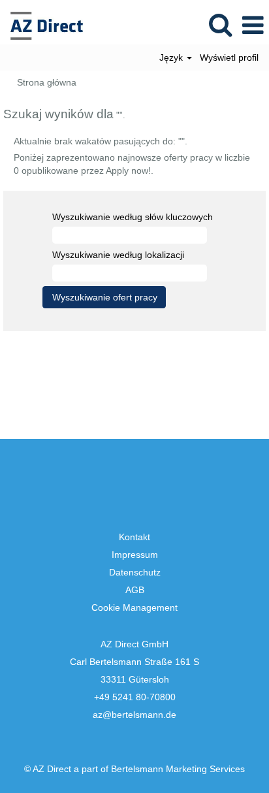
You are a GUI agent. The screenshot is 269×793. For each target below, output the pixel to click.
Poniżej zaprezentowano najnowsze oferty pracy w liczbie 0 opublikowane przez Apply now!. (132, 164)
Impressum (135, 554)
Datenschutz (135, 572)
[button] (252, 25)
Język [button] (172, 57)
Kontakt (134, 537)
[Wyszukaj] (220, 24)
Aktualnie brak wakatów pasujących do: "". (100, 141)
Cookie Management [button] (134, 607)
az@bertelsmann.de (134, 714)
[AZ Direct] (42, 25)
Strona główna (46, 82)
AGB (134, 590)
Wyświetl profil (229, 57)
